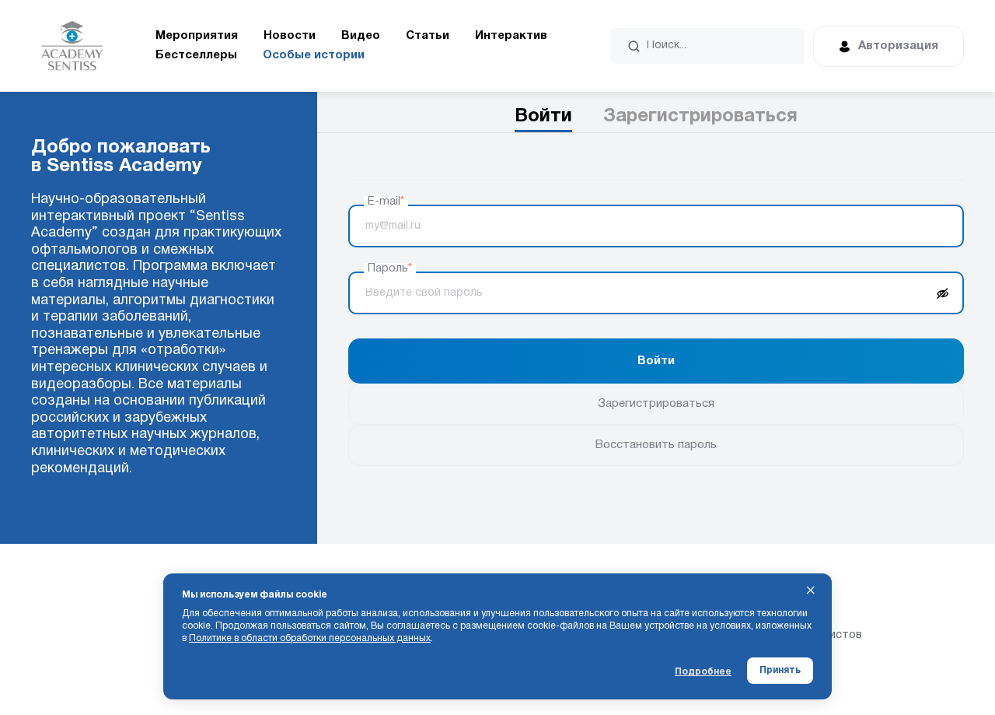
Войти (543, 116)
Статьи (427, 35)
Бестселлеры (196, 55)
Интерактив (511, 35)
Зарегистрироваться (700, 116)
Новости (290, 35)
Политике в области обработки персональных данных (310, 638)
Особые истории (314, 55)
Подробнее (703, 672)
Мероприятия (196, 35)
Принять (780, 670)
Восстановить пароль (656, 445)
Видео (360, 35)
